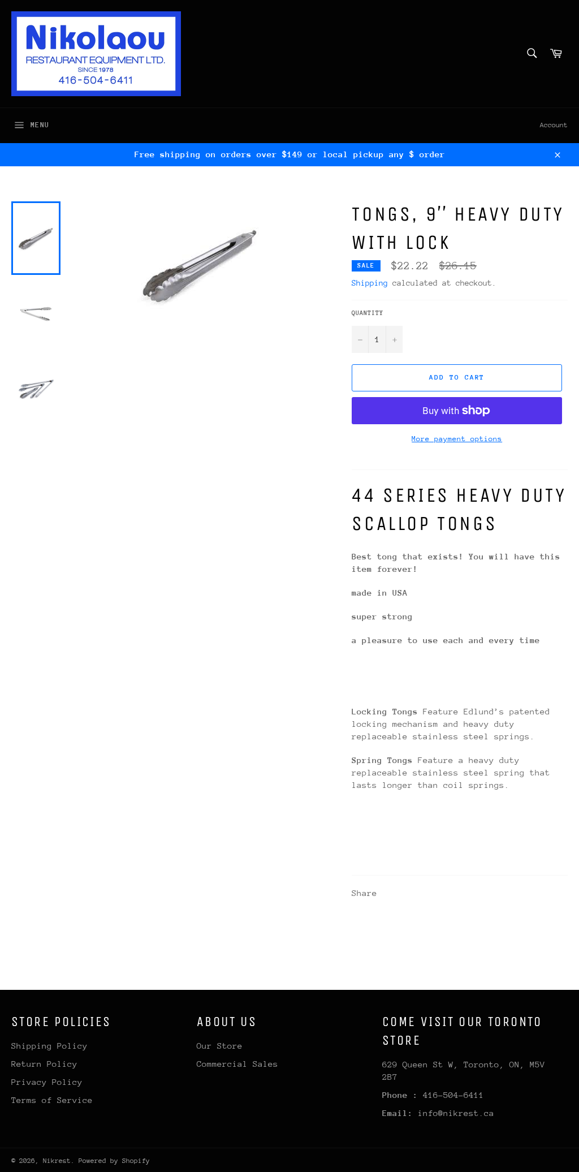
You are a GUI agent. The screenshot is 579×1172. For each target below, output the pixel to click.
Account (554, 125)
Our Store (220, 1045)
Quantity (367, 313)
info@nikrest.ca (456, 1113)
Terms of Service (52, 1100)
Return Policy (44, 1063)
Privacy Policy (47, 1082)
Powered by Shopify (114, 1161)
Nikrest (57, 1161)
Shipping (370, 282)
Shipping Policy (49, 1045)
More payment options (457, 438)
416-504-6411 (453, 1095)
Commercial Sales (237, 1063)
